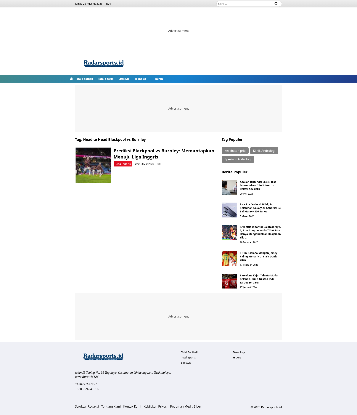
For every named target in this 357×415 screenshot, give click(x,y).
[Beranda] (71, 79)
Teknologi (141, 79)
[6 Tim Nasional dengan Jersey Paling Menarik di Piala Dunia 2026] (229, 258)
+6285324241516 (87, 389)
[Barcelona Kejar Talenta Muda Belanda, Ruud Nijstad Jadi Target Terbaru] (229, 281)
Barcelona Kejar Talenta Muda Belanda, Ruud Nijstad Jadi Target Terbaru (259, 279)
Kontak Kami (132, 406)
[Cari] (276, 4)
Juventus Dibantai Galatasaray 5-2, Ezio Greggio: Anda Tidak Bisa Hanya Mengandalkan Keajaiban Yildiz (261, 232)
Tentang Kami (111, 406)
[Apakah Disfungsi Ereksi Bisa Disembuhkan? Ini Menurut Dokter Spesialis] (229, 187)
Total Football (84, 79)
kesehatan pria (235, 151)
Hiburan (157, 79)
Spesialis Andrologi (238, 159)
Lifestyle (124, 79)
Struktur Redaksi (87, 406)
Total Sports (105, 79)
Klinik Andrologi (264, 151)
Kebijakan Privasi (156, 406)
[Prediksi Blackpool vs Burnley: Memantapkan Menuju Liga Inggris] (93, 165)
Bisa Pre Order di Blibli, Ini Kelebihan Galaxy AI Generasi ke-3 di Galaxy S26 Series (261, 208)
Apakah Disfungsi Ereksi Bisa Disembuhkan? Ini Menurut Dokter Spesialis (258, 185)
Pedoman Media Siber (185, 406)
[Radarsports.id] (103, 64)
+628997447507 (86, 384)
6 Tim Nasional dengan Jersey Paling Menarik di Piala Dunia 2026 (258, 256)
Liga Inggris (123, 164)
